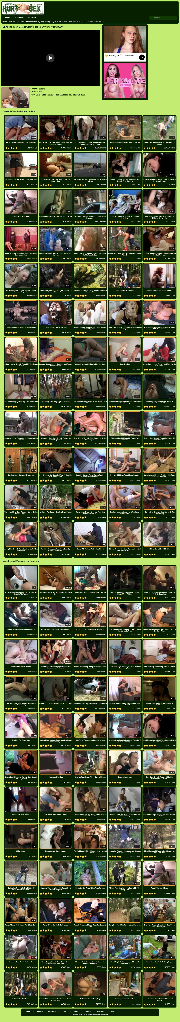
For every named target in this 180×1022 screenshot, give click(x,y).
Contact (112, 1011)
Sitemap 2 (100, 1011)
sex (70, 95)
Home (7, 17)
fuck (57, 95)
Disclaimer (52, 1011)
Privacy (40, 1011)
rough (38, 95)
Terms (28, 1011)
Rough (42, 89)
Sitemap (88, 1011)
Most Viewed (31, 17)
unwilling (51, 95)
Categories (19, 17)
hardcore (64, 95)
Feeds (76, 1011)
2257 (64, 1011)
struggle (76, 95)
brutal (44, 95)
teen (83, 95)
